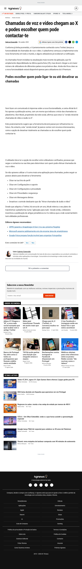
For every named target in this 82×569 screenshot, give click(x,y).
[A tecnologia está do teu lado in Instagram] (35, 485)
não (33, 243)
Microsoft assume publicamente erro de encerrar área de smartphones (38, 231)
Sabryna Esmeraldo (11, 42)
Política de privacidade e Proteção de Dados (22, 530)
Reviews (60, 510)
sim (27, 243)
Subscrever (49, 296)
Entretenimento (60, 505)
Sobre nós (22, 534)
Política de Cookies (60, 534)
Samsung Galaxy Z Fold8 (42, 13)
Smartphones (22, 501)
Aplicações (22, 505)
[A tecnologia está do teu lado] (15, 8)
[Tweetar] (69, 42)
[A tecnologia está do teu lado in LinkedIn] (51, 485)
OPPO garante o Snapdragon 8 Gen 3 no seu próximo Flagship (34, 227)
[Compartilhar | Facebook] (66, 42)
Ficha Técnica (22, 543)
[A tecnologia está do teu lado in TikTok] (46, 485)
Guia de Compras (22, 524)
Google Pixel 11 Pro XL (23, 13)
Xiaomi (22, 514)
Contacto (60, 539)
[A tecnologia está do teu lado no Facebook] (30, 485)
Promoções (60, 519)
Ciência (60, 501)
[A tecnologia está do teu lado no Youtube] (41, 485)
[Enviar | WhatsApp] (73, 42)
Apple (22, 510)
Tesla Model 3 (67, 13)
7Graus (45, 554)
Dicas (60, 514)
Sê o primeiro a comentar (38, 268)
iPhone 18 (56, 13)
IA (22, 519)
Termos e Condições (60, 530)
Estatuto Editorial (22, 539)
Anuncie (60, 543)
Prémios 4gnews (59, 548)
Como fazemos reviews (22, 548)
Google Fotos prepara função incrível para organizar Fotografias (35, 235)
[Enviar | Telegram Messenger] (76, 42)
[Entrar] (76, 8)
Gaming (60, 524)
